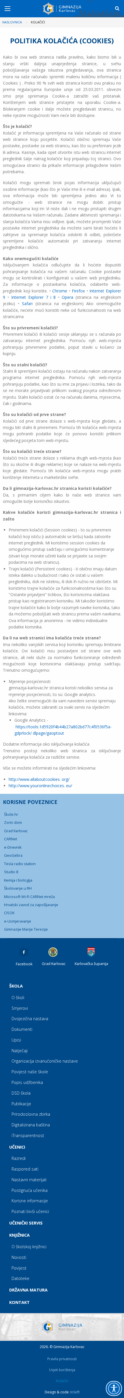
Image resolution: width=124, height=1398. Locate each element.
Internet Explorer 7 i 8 (33, 297)
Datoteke (20, 1278)
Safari (27, 303)
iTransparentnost (28, 1135)
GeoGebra (13, 855)
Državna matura (28, 1290)
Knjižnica (19, 1235)
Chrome (59, 291)
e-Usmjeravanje (17, 921)
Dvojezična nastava (30, 1018)
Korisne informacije (30, 1200)
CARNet (10, 838)
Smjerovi (20, 1008)
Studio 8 (11, 871)
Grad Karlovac (16, 830)
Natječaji (20, 1050)
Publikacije (21, 1103)
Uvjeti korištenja (62, 1369)
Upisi (16, 1040)
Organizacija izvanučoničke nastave (45, 1061)
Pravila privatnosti (62, 1358)
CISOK (9, 912)
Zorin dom (13, 822)
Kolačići (62, 1380)
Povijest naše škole (30, 1071)
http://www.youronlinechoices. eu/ (40, 785)
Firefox (78, 291)
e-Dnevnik (13, 847)
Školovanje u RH (18, 888)
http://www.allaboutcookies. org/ (39, 779)
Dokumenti (22, 1029)
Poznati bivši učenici (30, 1211)
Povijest (19, 1268)
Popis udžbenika (27, 1082)
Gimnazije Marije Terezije (26, 929)
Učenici (17, 1147)
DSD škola (21, 1093)
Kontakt (19, 1302)
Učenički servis (26, 1223)
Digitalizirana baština (31, 1125)
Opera (67, 297)
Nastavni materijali (29, 1179)
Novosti (19, 1257)
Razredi (19, 1158)
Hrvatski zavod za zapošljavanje (31, 904)
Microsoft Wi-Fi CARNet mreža (29, 896)
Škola (16, 986)
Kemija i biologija (18, 880)
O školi (18, 997)
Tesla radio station (20, 863)
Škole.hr (11, 814)
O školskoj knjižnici (29, 1246)
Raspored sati (25, 1169)
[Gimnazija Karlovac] (62, 8)
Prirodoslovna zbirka (31, 1114)
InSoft (75, 1392)
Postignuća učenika (30, 1190)
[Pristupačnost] (114, 1388)
